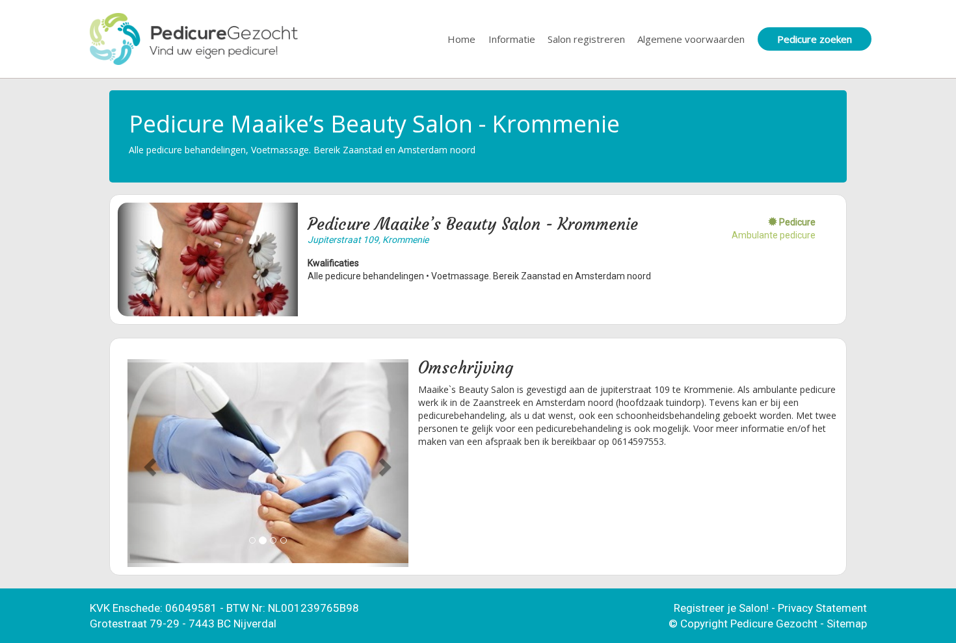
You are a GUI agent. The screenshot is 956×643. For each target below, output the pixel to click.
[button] (148, 463)
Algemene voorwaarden (691, 38)
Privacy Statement (822, 607)
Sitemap (847, 623)
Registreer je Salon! (721, 607)
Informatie (511, 38)
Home (461, 38)
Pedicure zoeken (814, 38)
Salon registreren (586, 38)
